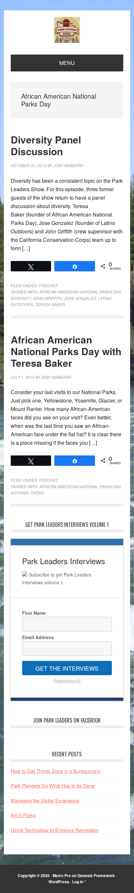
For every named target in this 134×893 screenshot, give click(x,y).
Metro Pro (62, 875)
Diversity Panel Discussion (46, 145)
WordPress (58, 882)
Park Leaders (67, 30)
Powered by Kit (67, 680)
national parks (27, 492)
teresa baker (50, 304)
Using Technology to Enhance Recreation (55, 829)
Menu (67, 63)
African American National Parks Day (80, 291)
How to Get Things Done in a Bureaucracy (55, 770)
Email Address (38, 637)
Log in (77, 882)
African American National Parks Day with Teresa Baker (66, 351)
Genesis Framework (96, 875)
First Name (34, 613)
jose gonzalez (80, 298)
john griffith (47, 298)
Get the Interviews (67, 668)
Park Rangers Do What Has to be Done (53, 785)
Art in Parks (23, 815)
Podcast (48, 285)
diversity (21, 298)
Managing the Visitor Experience (45, 800)
